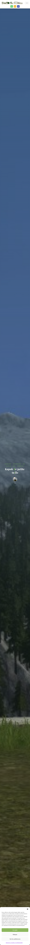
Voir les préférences (15, 939)
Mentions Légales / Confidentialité (14, 942)
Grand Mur (8, 463)
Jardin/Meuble (17, 463)
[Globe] (18, 6)
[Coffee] (15, 6)
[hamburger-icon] (27, 3)
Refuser (15, 934)
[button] (27, 909)
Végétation (20, 466)
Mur (14, 466)
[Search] (11, 6)
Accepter (15, 930)
